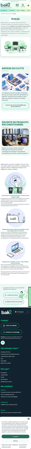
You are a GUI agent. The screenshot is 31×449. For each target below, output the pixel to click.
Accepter (15, 436)
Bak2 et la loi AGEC (6, 363)
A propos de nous (5, 352)
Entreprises (4, 372)
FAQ (2, 358)
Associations (4, 379)
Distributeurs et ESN (6, 381)
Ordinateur (12, 10)
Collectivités (4, 375)
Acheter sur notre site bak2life (9, 397)
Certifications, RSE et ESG (8, 356)
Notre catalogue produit (7, 394)
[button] (28, 419)
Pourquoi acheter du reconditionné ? (11, 392)
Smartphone (4, 10)
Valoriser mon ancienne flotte (9, 404)
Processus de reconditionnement (10, 354)
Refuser (15, 441)
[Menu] (28, 5)
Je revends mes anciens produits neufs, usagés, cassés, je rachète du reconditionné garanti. (14, 1)
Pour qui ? (8, 13)
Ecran (18, 10)
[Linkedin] (3, 343)
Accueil (3, 13)
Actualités (3, 361)
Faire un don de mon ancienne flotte (11, 412)
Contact (17, 6)
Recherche (23, 6)
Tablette (23, 10)
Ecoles (2, 377)
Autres (28, 10)
